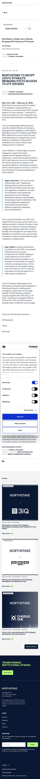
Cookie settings (6, 772)
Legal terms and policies (9, 769)
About (4, 724)
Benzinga (6, 331)
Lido (4, 125)
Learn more (7, 672)
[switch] (35, 389)
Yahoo (4, 325)
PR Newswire (7, 320)
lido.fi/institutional (29, 442)
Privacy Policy (24, 749)
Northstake (6, 105)
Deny (20, 430)
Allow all (20, 417)
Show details (28, 410)
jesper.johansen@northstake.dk (19, 454)
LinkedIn (4, 765)
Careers (4, 717)
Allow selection (20, 423)
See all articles (31, 647)
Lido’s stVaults (17, 112)
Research (5, 720)
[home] (2, 3)
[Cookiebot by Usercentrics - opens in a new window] (29, 347)
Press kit (4, 727)
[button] (35, 4)
